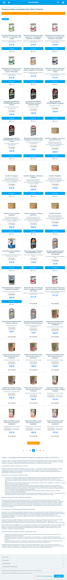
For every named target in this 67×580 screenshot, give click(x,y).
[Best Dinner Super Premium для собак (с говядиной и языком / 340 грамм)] (33, 280)
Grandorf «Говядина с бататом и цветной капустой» (55, 139)
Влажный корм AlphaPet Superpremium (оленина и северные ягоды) (33, 103)
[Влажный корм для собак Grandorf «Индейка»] (55, 168)
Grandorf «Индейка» (55, 176)
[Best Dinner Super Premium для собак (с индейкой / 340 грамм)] (33, 61)
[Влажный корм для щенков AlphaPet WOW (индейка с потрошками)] (55, 243)
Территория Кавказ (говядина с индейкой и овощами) (11, 288)
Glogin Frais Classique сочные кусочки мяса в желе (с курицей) (55, 356)
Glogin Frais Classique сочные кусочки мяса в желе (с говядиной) (55, 323)
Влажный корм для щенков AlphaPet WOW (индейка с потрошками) (55, 252)
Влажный (4, 19)
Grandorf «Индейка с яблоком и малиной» (33, 176)
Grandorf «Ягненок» (55, 213)
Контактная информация (9, 566)
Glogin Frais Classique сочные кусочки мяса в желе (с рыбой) (11, 388)
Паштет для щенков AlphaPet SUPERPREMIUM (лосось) (33, 251)
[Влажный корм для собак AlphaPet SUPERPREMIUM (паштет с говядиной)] (55, 94)
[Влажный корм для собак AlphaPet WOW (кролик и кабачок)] (12, 314)
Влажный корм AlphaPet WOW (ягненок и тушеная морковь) (33, 322)
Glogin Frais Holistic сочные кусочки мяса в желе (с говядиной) (11, 422)
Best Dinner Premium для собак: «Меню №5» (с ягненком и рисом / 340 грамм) (11, 70)
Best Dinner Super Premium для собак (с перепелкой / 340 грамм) (55, 70)
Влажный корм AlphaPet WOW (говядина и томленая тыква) (33, 139)
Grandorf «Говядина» (11, 176)
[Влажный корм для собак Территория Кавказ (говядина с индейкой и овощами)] (12, 280)
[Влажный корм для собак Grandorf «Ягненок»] (55, 206)
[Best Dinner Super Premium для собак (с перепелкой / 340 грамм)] (55, 61)
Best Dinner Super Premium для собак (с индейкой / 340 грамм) (33, 69)
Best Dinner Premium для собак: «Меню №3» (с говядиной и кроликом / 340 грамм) (33, 37)
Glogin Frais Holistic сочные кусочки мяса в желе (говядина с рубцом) (55, 389)
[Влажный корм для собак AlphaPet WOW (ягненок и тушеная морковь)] (33, 314)
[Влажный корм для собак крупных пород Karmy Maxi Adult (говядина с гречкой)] (12, 243)
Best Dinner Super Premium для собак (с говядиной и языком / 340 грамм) (33, 289)
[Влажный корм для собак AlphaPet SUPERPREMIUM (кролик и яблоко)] (12, 94)
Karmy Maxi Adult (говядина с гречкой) (12, 251)
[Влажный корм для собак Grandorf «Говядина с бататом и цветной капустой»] (55, 131)
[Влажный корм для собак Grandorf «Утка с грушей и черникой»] (12, 206)
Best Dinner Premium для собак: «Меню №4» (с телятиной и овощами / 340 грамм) (55, 37)
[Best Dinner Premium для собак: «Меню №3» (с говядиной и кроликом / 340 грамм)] (33, 28)
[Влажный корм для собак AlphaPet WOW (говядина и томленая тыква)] (33, 131)
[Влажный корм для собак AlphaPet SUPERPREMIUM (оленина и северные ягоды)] (33, 94)
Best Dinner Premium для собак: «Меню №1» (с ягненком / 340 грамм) (11, 37)
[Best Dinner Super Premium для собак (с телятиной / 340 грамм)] (55, 280)
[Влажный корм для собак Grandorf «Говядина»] (12, 168)
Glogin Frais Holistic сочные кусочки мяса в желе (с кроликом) (55, 422)
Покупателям (6, 563)
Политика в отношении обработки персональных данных (17, 573)
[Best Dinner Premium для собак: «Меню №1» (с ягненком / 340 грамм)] (12, 28)
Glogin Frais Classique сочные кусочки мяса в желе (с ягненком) (33, 389)
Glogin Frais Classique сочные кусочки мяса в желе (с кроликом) (33, 356)
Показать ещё (33, 443)
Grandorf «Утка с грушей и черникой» (12, 214)
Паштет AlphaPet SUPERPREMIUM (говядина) (55, 102)
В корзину (11, 48)
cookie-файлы (48, 576)
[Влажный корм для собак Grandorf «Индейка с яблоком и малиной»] (33, 168)
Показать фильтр (33, 13)
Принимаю (59, 576)
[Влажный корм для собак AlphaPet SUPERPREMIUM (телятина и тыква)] (12, 131)
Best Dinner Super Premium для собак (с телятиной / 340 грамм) (55, 288)
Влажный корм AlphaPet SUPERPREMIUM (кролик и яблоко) (12, 103)
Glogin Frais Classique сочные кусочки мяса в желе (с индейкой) (12, 356)
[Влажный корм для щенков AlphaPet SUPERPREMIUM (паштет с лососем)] (33, 243)
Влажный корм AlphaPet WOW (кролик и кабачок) (11, 322)
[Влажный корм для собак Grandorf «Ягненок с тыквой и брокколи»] (33, 206)
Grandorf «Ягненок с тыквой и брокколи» (33, 214)
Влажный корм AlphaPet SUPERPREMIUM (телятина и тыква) (12, 140)
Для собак (5, 557)
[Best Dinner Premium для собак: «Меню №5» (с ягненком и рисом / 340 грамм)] (12, 61)
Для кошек (5, 560)
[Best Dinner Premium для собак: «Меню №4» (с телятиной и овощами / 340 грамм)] (55, 28)
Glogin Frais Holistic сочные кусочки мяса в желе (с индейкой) (33, 422)
